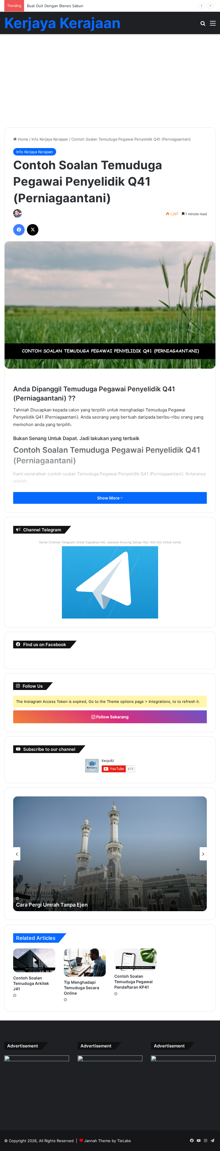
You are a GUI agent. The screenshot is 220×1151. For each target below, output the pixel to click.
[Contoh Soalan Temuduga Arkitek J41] (34, 960)
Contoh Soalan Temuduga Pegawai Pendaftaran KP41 (133, 981)
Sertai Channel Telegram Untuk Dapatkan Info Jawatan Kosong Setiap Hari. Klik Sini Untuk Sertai (110, 542)
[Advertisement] (110, 83)
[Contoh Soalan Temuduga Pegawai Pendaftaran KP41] (135, 959)
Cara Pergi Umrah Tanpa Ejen (52, 905)
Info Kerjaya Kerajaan (50, 139)
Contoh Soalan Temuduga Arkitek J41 (31, 983)
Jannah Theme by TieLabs (107, 1140)
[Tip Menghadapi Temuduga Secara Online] (85, 962)
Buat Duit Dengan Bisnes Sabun (55, 5)
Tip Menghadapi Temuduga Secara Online (81, 988)
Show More (108, 497)
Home (22, 139)
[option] (110, 853)
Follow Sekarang (112, 716)
